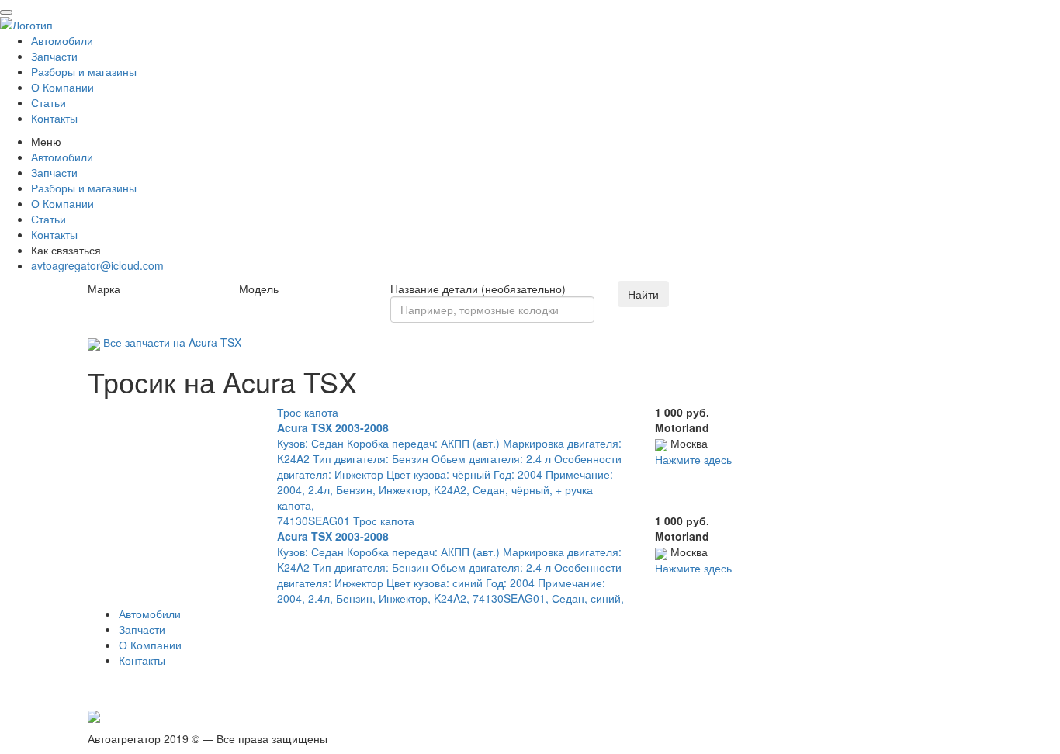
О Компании (62, 87)
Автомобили (62, 40)
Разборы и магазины (84, 71)
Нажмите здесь (693, 459)
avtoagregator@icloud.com (97, 265)
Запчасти (54, 56)
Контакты (54, 118)
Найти (643, 294)
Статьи (48, 102)
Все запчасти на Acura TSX (170, 342)
